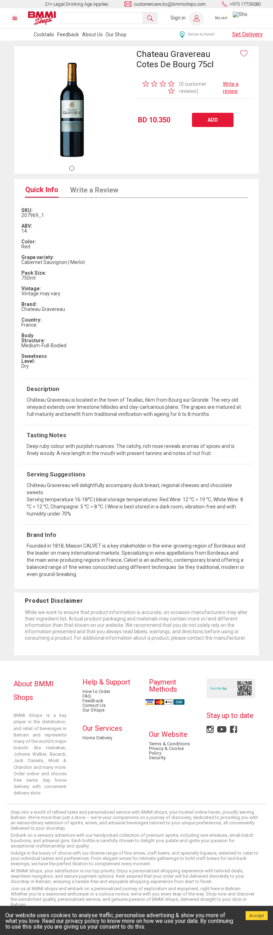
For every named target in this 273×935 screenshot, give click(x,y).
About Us (92, 34)
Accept (256, 915)
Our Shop (116, 34)
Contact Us (94, 705)
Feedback (68, 34)
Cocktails (44, 34)
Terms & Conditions (169, 743)
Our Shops (93, 710)
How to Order (96, 691)
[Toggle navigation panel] (19, 18)
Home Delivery (97, 737)
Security (157, 757)
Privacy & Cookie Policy (166, 751)
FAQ (86, 696)
